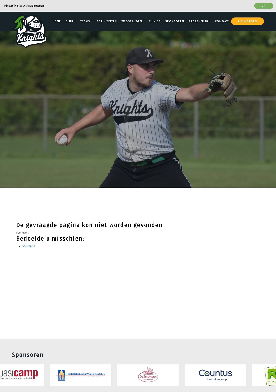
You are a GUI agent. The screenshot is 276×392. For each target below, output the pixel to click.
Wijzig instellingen (35, 6)
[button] (70, 21)
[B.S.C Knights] (29, 21)
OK (264, 6)
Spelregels (28, 246)
